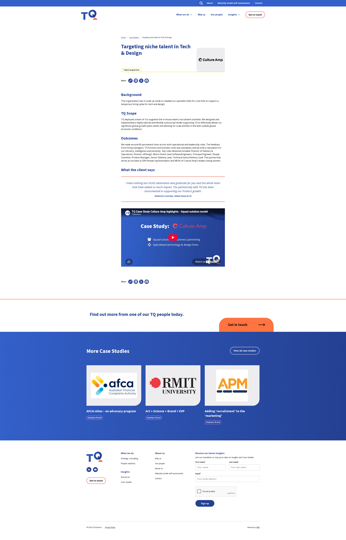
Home (123, 37)
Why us (201, 14)
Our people (217, 14)
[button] (184, 15)
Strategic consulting (129, 458)
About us (159, 468)
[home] (89, 15)
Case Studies (134, 37)
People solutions (128, 463)
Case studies (126, 482)
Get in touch (255, 14)
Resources (125, 477)
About (210, 3)
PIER (258, 527)
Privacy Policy (110, 527)
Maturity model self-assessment (234, 3)
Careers (258, 3)
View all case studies (245, 350)
